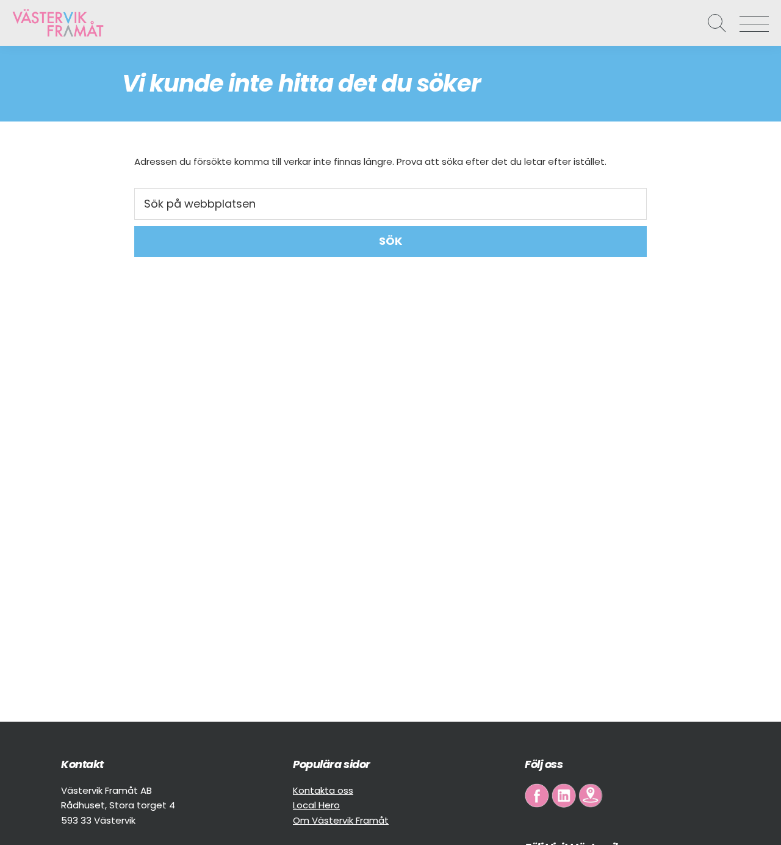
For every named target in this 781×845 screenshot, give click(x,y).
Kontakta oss (323, 790)
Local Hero (316, 805)
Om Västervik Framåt (341, 820)
